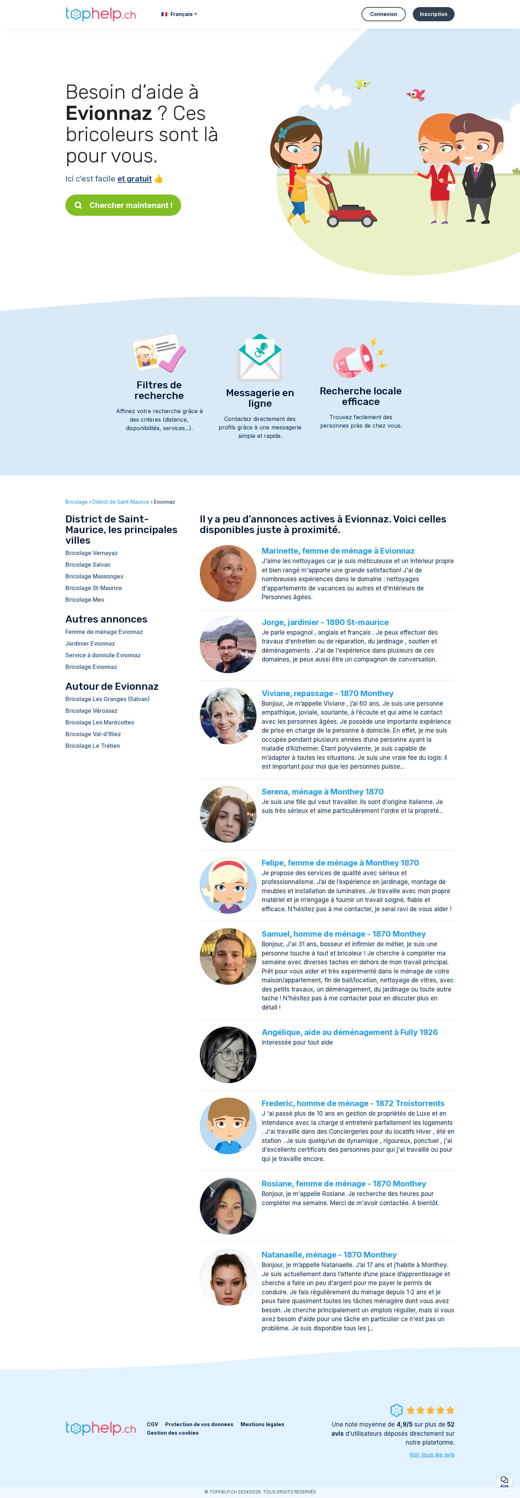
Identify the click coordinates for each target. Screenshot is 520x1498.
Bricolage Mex (84, 599)
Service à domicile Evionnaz (103, 655)
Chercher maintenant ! (131, 205)
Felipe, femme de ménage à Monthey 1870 (340, 862)
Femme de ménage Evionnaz (104, 631)
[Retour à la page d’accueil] (100, 14)
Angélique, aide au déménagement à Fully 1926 (350, 1032)
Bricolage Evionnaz (91, 666)
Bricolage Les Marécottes (99, 722)
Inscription (433, 14)
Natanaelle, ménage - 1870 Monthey (329, 1254)
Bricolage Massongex (94, 576)
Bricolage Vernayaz (91, 552)
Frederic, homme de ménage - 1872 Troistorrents (353, 1103)
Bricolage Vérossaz (91, 710)
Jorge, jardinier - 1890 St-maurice (325, 622)
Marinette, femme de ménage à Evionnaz (338, 550)
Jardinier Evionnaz (90, 643)
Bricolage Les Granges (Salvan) (107, 698)
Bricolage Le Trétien (92, 745)
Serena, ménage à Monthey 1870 (323, 791)
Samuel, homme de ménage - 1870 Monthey (344, 933)
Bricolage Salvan (87, 564)
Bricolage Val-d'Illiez (93, 734)
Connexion (383, 14)
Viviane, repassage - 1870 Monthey (328, 693)
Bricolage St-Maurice (93, 587)
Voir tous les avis (432, 1454)
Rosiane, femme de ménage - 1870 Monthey (344, 1183)
